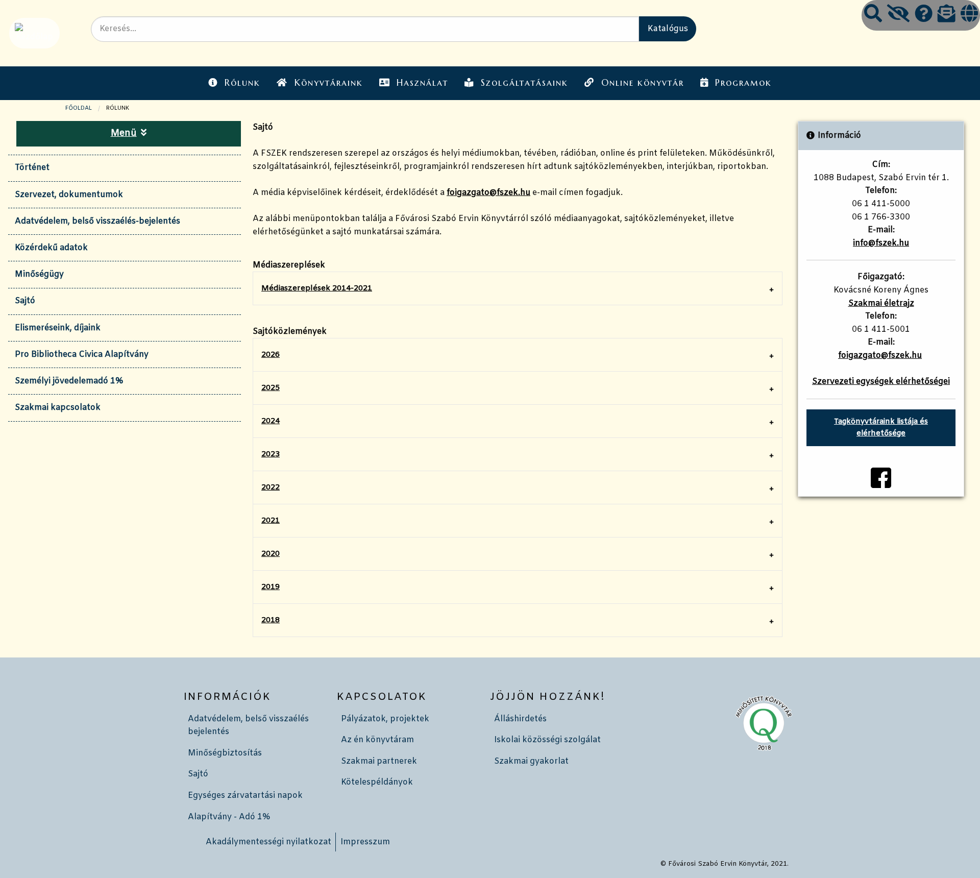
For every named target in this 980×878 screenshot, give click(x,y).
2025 (270, 388)
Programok (743, 82)
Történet (32, 167)
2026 (270, 355)
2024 (270, 421)
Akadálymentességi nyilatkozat (268, 842)
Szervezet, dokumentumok (69, 194)
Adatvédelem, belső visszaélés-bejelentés (97, 221)
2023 (270, 454)
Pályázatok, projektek (385, 719)
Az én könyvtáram (377, 740)
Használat (422, 82)
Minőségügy (39, 274)
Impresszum (365, 842)
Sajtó (25, 301)
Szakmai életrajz (881, 303)
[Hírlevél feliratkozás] (946, 15)
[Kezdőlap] (33, 33)
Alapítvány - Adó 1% (229, 817)
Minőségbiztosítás (225, 753)
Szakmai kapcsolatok (58, 407)
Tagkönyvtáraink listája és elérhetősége (881, 427)
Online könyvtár (642, 82)
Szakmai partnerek (379, 761)
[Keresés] (873, 15)
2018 (270, 620)
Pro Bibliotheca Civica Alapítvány (82, 354)
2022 (270, 487)
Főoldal (78, 108)
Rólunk (242, 82)
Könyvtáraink (329, 82)
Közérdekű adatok (51, 247)
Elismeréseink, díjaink (58, 328)
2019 (270, 587)
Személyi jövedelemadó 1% (69, 381)
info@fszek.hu (881, 243)
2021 (270, 521)
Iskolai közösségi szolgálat (547, 740)
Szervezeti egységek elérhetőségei (881, 381)
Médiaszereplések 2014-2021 (316, 288)
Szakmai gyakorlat (531, 761)
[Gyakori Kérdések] (924, 15)
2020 (270, 554)
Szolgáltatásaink (524, 82)
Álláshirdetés (520, 719)
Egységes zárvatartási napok (245, 795)
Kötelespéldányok (377, 782)
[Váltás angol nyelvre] (969, 15)
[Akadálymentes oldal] (898, 15)
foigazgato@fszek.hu (488, 192)
